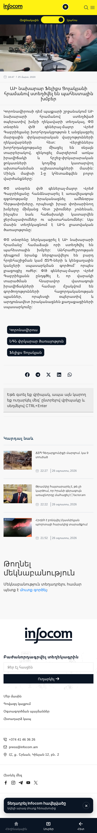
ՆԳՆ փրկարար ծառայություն (36, 341)
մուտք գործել (33, 589)
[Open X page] (36, 783)
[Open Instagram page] (13, 783)
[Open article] (18, 460)
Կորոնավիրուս (23, 329)
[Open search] (86, 7)
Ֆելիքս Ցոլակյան (25, 352)
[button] (27, 374)
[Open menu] (92, 7)
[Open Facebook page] (6, 783)
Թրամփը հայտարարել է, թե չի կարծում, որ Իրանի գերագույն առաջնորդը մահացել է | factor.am (60, 491)
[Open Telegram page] (21, 783)
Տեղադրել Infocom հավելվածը (36, 805)
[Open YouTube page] (28, 783)
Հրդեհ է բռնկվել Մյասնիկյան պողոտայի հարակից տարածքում (62, 522)
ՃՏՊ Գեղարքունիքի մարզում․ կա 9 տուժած (62, 455)
